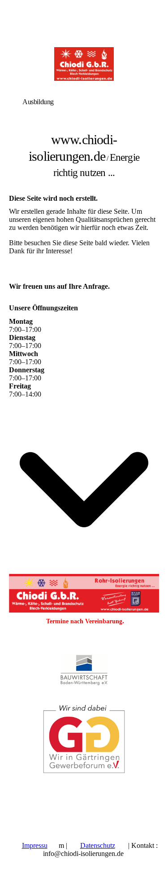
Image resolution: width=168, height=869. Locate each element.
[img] (84, 64)
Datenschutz (97, 845)
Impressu (34, 845)
